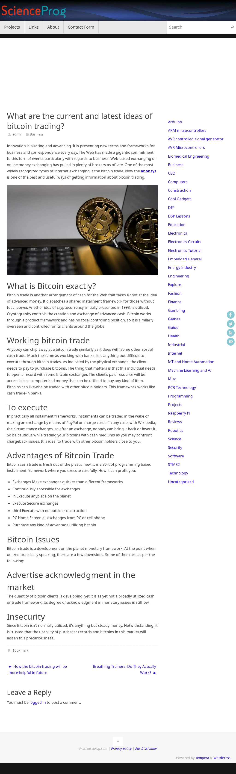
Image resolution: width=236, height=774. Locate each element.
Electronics (177, 233)
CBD (171, 173)
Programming (180, 396)
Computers (178, 181)
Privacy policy (121, 748)
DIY (171, 207)
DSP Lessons (179, 216)
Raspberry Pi (179, 413)
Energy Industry (182, 267)
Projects (175, 404)
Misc (172, 378)
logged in (38, 702)
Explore (174, 284)
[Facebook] (231, 315)
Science (174, 438)
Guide (173, 327)
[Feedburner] (231, 333)
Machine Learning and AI (189, 370)
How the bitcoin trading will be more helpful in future (38, 669)
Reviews (175, 421)
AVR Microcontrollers (186, 147)
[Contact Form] (231, 342)
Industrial (176, 344)
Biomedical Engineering (188, 156)
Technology (178, 473)
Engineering (178, 276)
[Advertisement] (118, 70)
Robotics (175, 430)
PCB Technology (182, 387)
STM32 (174, 464)
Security (175, 447)
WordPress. (222, 758)
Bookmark (20, 650)
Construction (179, 190)
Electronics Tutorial (184, 250)
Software (176, 456)
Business (37, 134)
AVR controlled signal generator (196, 138)
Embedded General (185, 259)
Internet (175, 353)
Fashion (175, 293)
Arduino (175, 121)
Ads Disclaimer (146, 748)
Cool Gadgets (180, 198)
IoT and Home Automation (191, 361)
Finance (174, 301)
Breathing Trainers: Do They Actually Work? (124, 669)
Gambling (176, 310)
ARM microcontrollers (187, 130)
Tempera (202, 758)
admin (17, 134)
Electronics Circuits (184, 241)
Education (177, 224)
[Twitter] (231, 324)
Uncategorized (181, 481)
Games (174, 318)
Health (174, 335)
